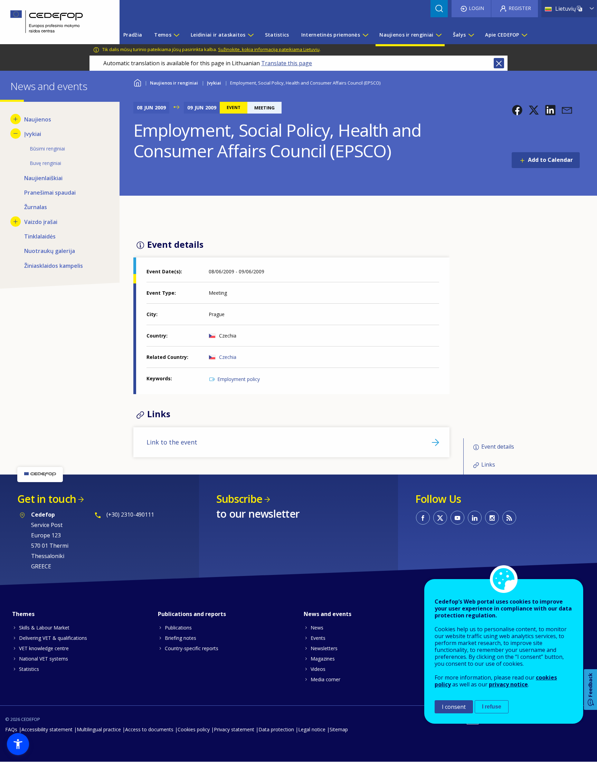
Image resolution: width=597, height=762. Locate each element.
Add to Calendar (550, 160)
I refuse (491, 707)
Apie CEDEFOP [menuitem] (502, 34)
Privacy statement (234, 729)
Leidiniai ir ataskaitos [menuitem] (218, 34)
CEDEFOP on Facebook (423, 518)
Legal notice (311, 729)
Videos (318, 669)
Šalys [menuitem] (459, 34)
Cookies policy (194, 729)
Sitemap (339, 729)
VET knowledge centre (44, 648)
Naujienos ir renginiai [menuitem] (406, 34)
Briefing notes (180, 638)
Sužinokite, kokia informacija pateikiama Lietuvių (269, 49)
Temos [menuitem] (162, 34)
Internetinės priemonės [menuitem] (330, 34)
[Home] (54, 22)
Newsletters (324, 648)
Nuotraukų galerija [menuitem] (49, 251)
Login (476, 8)
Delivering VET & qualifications (53, 638)
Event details (497, 446)
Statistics (29, 669)
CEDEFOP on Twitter (440, 518)
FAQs (11, 729)
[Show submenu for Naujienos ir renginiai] (438, 35)
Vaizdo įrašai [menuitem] (40, 222)
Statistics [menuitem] (277, 34)
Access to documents (149, 729)
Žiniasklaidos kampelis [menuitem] (53, 266)
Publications (178, 627)
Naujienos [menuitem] (37, 119)
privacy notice (508, 684)
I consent (454, 707)
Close (499, 63)
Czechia (227, 357)
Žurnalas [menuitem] (35, 207)
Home (137, 82)
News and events (327, 614)
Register (520, 8)
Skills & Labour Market (44, 627)
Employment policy (238, 379)
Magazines (323, 658)
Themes (23, 614)
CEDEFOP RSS (509, 518)
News (317, 627)
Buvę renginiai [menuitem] (45, 163)
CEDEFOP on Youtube (457, 518)
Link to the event (171, 442)
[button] (517, 110)
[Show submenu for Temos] (176, 35)
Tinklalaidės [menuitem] (40, 236)
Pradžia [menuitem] (132, 34)
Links (488, 465)
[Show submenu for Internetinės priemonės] (365, 35)
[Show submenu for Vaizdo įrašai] (15, 221)
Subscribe (239, 499)
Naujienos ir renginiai (174, 83)
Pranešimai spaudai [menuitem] (50, 192)
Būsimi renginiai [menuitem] (47, 148)
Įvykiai (214, 83)
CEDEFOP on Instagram (492, 518)
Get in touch (46, 499)
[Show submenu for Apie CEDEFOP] (524, 35)
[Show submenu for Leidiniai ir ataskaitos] (250, 35)
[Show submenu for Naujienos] (15, 119)
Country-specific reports (191, 648)
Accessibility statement (47, 729)
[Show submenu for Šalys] (471, 35)
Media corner (325, 679)
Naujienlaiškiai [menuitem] (43, 178)
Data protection (276, 729)
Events (318, 638)
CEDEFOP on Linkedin (475, 518)
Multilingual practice (99, 729)
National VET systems (43, 658)
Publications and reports (192, 614)
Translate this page (286, 63)
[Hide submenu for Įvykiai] (15, 133)
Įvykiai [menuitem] (32, 134)
